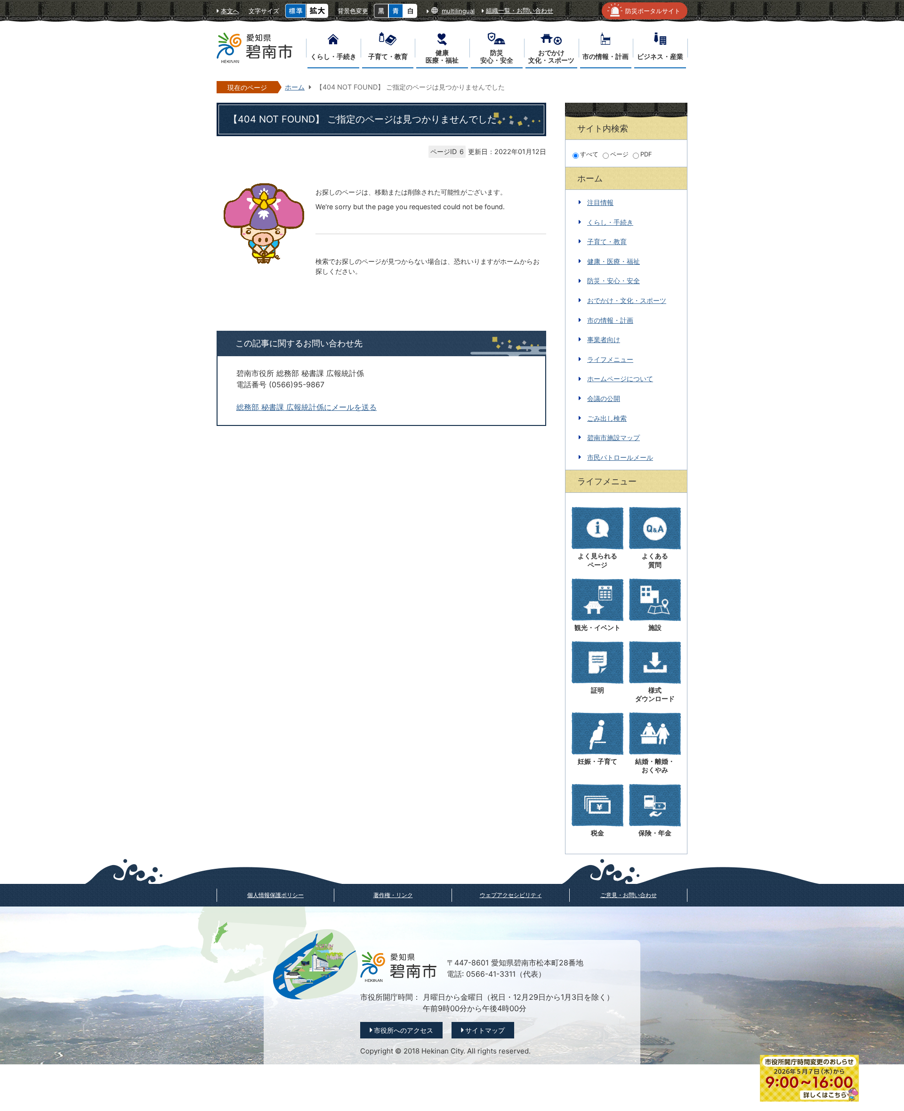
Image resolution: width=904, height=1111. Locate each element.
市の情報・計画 (610, 320)
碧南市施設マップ (613, 437)
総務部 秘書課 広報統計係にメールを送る (306, 407)
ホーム (295, 87)
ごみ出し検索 (607, 418)
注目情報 (600, 202)
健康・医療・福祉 (613, 261)
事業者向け (603, 339)
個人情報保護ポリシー (275, 895)
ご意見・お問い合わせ (628, 895)
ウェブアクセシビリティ (511, 895)
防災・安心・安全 (613, 281)
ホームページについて (620, 379)
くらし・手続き (610, 222)
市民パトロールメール (620, 457)
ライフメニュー (610, 359)
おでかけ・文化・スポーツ (626, 300)
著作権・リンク (393, 895)
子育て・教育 (607, 241)
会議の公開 (603, 398)
